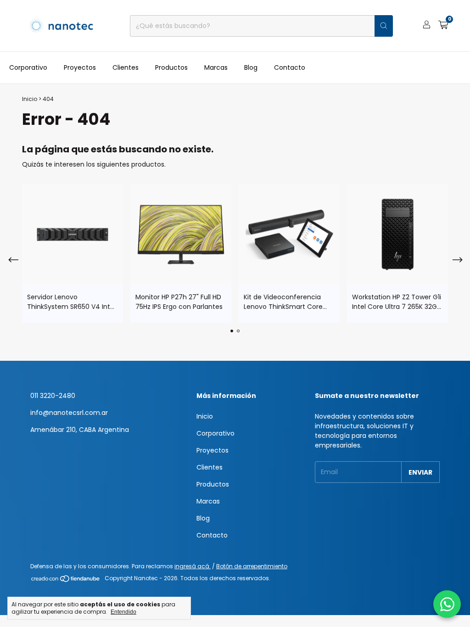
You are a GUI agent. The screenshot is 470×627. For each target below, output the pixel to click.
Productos (171, 67)
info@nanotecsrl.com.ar (69, 412)
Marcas (216, 67)
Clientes (125, 67)
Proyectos (80, 67)
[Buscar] (384, 26)
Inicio (29, 99)
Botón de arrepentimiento (251, 566)
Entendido (123, 612)
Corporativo (28, 67)
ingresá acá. (192, 566)
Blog (250, 67)
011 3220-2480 (52, 395)
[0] (443, 26)
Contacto (289, 67)
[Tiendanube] (65, 580)
